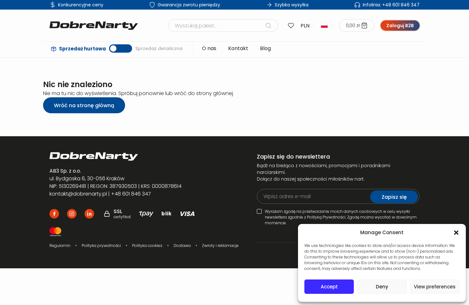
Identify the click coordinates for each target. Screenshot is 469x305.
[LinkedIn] (89, 214)
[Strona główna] (93, 25)
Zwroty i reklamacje (220, 245)
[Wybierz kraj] (327, 25)
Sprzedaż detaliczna (158, 48)
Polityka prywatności (101, 245)
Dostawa (182, 245)
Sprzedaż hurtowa (82, 48)
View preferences (435, 286)
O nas (209, 48)
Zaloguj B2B (400, 25)
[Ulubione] (291, 25)
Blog (265, 48)
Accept (329, 286)
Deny (382, 286)
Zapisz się (394, 197)
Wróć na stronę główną (84, 105)
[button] (456, 232)
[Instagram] (72, 214)
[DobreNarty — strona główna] (124, 156)
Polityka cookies (147, 245)
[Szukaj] (268, 25)
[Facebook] (54, 214)
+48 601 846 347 (391, 5)
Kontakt (238, 48)
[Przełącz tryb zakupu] (120, 48)
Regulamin (60, 245)
